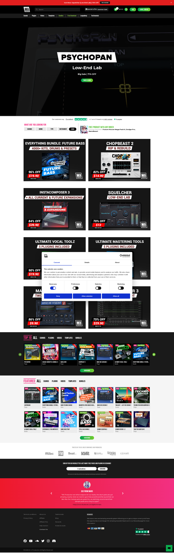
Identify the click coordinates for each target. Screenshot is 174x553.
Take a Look (87, 80)
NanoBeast (93, 131)
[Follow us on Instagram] (48, 541)
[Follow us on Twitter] (42, 541)
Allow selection (87, 296)
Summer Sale (102, 9)
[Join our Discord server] (54, 541)
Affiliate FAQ (43, 522)
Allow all (116, 296)
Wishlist (126, 9)
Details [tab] (87, 262)
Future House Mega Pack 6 (114, 129)
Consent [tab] (57, 262)
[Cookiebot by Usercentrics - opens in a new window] (121, 255)
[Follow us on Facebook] (25, 541)
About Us (42, 514)
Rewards (58, 522)
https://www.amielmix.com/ (87, 500)
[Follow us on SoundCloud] (37, 541)
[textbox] (57, 9)
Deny (58, 296)
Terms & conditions (30, 514)
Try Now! (105, 2)
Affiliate (42, 518)
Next (153, 354)
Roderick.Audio (60, 525)
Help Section (43, 525)
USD (133, 9)
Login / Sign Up (144, 9)
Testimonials (59, 514)
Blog (56, 518)
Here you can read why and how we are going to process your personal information (87, 474)
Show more (87, 370)
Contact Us (43, 529)
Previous (20, 354)
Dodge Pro (130, 129)
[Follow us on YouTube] (31, 541)
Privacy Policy (28, 518)
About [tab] (117, 262)
